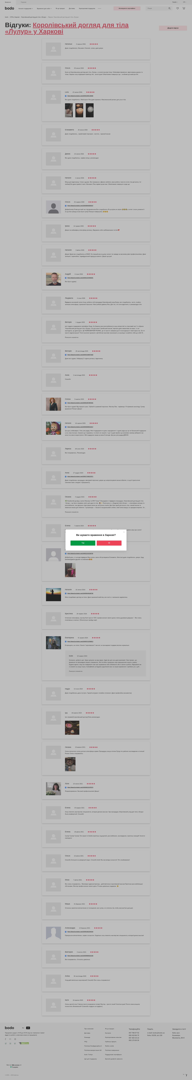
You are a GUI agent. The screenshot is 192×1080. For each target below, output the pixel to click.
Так (83, 543)
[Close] (123, 532)
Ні (109, 543)
